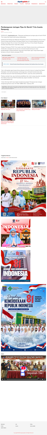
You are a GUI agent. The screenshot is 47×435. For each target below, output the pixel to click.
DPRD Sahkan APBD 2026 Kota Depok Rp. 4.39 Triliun (7, 109)
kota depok (4, 91)
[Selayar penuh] (44, 379)
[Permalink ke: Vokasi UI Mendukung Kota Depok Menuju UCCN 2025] (39, 104)
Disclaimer (32, 426)
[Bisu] (42, 379)
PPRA (31, 424)
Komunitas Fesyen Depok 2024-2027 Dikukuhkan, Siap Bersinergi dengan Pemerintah (23, 59)
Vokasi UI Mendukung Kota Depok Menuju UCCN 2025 (39, 109)
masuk (7, 157)
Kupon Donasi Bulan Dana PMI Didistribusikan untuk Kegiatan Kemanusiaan (7, 122)
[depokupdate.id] (23, 1)
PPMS (2, 426)
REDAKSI (3, 424)
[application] (23, 368)
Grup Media (3, 427)
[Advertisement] (23, 14)
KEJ (16, 424)
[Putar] (2, 379)
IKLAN (17, 426)
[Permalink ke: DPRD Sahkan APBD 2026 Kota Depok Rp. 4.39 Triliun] (8, 104)
